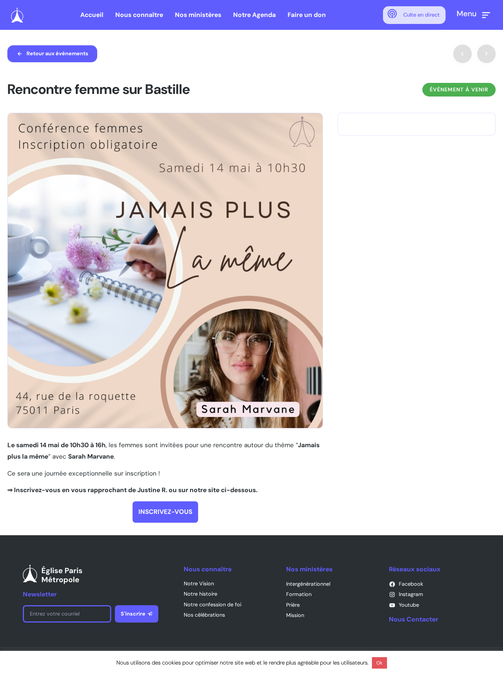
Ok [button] (379, 663)
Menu (466, 13)
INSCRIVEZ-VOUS (165, 512)
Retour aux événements (57, 53)
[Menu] (486, 15)
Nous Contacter (413, 619)
